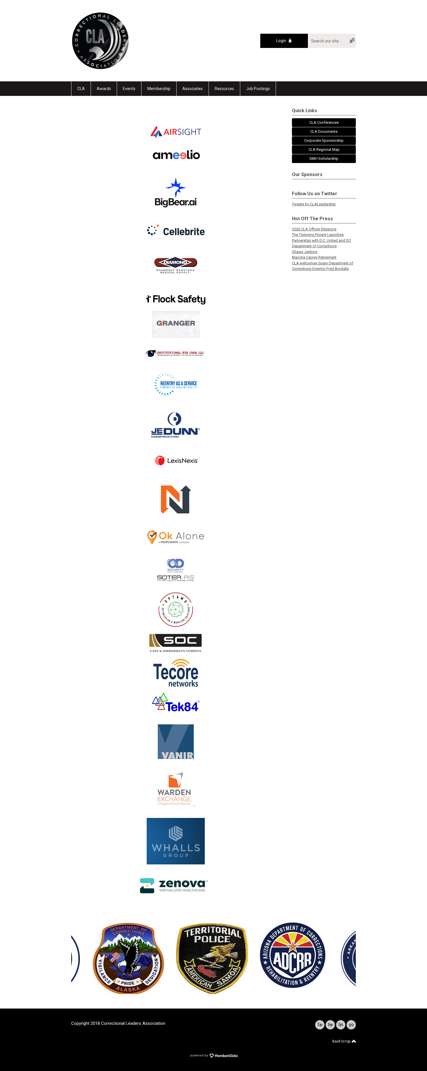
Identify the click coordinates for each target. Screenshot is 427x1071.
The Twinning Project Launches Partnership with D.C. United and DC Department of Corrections (321, 240)
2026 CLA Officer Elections (314, 229)
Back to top (341, 1041)
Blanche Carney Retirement (314, 257)
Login (281, 40)
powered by (199, 1055)
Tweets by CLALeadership (314, 204)
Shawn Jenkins (304, 252)
